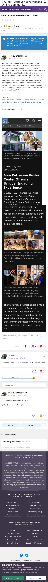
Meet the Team (35, 505)
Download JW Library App (35, 543)
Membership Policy (35, 512)
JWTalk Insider (35, 508)
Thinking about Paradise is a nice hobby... (17, 378)
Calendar (12, 508)
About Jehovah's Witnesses (12, 540)
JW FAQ (35, 537)
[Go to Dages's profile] (4, 356)
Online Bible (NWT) (13, 533)
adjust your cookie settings (29, 570)
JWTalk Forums (12, 502)
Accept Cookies (13, 578)
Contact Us (27, 561)
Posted (17, 58)
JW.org (12, 530)
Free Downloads (13, 515)
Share (12, 425)
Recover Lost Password (35, 515)
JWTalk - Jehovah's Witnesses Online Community (22, 3)
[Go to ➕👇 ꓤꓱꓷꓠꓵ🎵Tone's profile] (4, 57)
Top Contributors (35, 502)
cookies (17, 567)
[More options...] (43, 57)
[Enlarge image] (3, 109)
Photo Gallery (13, 512)
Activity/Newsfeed (12, 505)
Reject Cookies (36, 578)
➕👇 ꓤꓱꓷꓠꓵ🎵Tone (11, 26)
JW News (35, 533)
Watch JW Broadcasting (35, 530)
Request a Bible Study (13, 537)
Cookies (37, 561)
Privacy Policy (15, 561)
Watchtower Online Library (35, 540)
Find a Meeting (12, 543)
